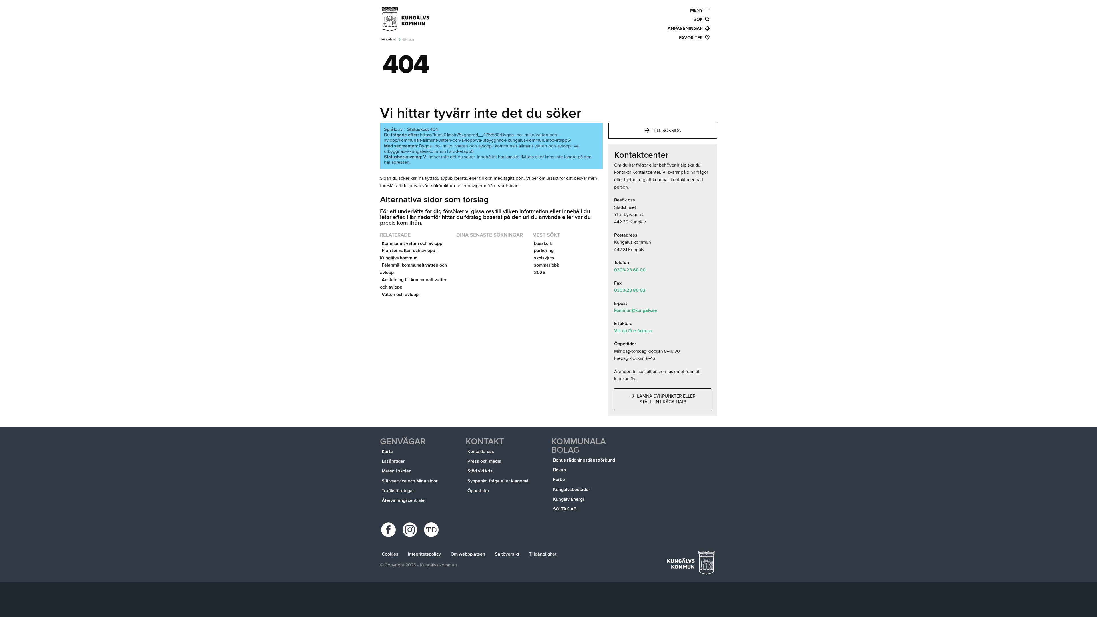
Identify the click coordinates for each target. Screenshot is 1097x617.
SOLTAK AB (564, 509)
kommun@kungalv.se (635, 310)
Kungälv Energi (568, 499)
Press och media (484, 461)
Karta (387, 451)
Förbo (559, 479)
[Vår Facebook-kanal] (389, 529)
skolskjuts (544, 258)
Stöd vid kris (480, 471)
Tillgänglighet (542, 554)
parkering (544, 250)
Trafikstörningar (398, 491)
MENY (697, 10)
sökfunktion (443, 186)
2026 (539, 272)
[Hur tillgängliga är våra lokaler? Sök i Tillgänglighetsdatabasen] (432, 529)
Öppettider (478, 491)
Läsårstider (393, 461)
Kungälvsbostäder (571, 489)
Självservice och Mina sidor (410, 481)
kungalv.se (388, 39)
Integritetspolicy (424, 554)
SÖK (699, 19)
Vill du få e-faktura (633, 331)
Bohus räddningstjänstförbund (584, 460)
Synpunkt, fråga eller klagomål (498, 481)
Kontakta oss (480, 451)
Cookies (390, 554)
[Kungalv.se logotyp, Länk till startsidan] (405, 19)
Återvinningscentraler (404, 500)
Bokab (559, 470)
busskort (543, 243)
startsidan (508, 186)
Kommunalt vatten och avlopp (412, 243)
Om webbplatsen (468, 554)
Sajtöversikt (507, 554)
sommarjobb (546, 265)
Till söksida (667, 130)
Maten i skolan (396, 471)
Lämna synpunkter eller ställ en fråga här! (666, 399)
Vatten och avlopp (400, 294)
